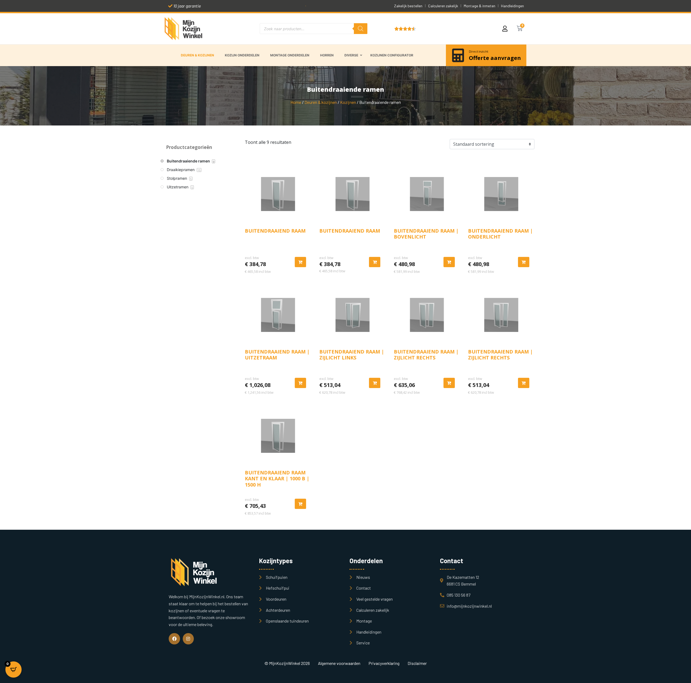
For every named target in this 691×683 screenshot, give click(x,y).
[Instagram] (188, 638)
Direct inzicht (478, 51)
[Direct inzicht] (458, 55)
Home (295, 102)
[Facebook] (174, 638)
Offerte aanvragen (495, 58)
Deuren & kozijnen (320, 102)
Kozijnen (348, 102)
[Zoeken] (360, 28)
